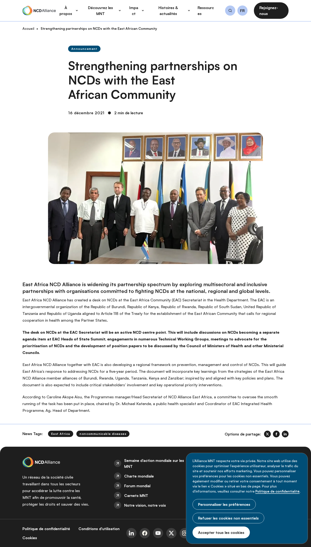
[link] (267, 434)
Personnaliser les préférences (224, 504)
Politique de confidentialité (277, 491)
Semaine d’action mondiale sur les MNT (154, 463)
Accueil (28, 28)
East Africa (60, 433)
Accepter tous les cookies (221, 532)
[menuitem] (155, 463)
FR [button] (242, 11)
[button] (230, 11)
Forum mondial (137, 485)
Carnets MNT (136, 495)
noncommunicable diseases (103, 433)
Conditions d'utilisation (99, 528)
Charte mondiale (139, 476)
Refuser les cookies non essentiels (228, 518)
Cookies (29, 537)
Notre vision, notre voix (145, 505)
